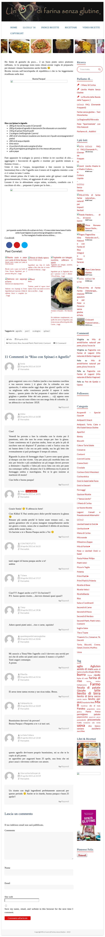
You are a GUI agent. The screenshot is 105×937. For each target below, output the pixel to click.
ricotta (79, 723)
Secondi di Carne (84, 607)
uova (81, 725)
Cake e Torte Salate (85, 445)
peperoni (92, 717)
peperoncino (82, 717)
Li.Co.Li (80, 519)
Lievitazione (82, 528)
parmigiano (82, 714)
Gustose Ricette (84, 494)
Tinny (22, 607)
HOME (13, 27)
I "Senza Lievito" (84, 499)
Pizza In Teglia (83, 567)
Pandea (81, 708)
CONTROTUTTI (28, 543)
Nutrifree (84, 706)
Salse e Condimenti (85, 603)
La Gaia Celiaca (27, 735)
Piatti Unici (12, 343)
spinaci (47, 331)
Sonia (22, 363)
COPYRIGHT (17, 33)
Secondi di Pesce (84, 612)
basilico (86, 672)
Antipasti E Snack (84, 420)
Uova (79, 652)
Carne (90, 675)
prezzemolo (94, 719)
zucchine (81, 731)
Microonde (82, 537)
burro (81, 674)
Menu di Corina (83, 533)
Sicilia (98, 722)
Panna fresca (93, 711)
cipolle (97, 674)
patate (97, 714)
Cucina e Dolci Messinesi (88, 472)
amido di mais (85, 668)
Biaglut (91, 672)
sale (93, 722)
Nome (7, 868)
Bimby (80, 436)
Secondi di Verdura (85, 616)
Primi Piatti (82, 576)
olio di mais (94, 706)
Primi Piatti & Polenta (86, 580)
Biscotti (80, 441)
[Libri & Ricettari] (88, 744)
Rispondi (65, 407)
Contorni (81, 454)
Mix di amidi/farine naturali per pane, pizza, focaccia (88, 342)
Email (7, 883)
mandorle (86, 702)
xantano (80, 728)
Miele (92, 703)
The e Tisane (82, 632)
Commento (10, 830)
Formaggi (81, 490)
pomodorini (81, 720)
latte (97, 690)
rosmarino (86, 722)
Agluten (95, 666)
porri (27, 331)
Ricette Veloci (83, 589)
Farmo (95, 684)
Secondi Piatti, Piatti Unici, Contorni (36, 343)
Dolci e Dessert (83, 485)
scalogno (36, 331)
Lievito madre (82, 699)
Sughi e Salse (82, 628)
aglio (80, 666)
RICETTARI (71, 27)
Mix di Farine (82, 546)
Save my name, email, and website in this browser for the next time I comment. (39, 911)
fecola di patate (88, 687)
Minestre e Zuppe (84, 542)
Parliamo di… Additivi (86, 131)
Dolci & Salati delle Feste (87, 481)
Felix (10, 339)
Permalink (24, 369)
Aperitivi (81, 432)
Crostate (81, 467)
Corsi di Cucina (83, 458)
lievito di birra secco (88, 696)
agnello (19, 331)
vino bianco (94, 726)
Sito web (9, 897)
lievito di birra (88, 693)
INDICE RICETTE (50, 27)
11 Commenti (60, 343)
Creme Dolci (82, 463)
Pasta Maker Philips (86, 558)
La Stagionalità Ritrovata (88, 119)
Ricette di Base (83, 585)
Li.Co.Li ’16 (90, 278)
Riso (19, 343)
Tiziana (23, 575)
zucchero (96, 728)
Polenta (80, 571)
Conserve (81, 450)
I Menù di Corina (84, 503)
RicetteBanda (83, 594)
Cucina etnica (83, 476)
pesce (98, 717)
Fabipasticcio (26, 703)
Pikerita (23, 674)
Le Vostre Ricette (84, 507)
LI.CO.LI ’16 (29, 27)
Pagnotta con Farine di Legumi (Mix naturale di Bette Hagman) (88, 353)
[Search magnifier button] (99, 69)
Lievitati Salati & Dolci (86, 524)
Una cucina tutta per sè (30, 773)
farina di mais (82, 678)
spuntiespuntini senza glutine (32, 636)
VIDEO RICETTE (91, 27)
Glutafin (81, 690)
